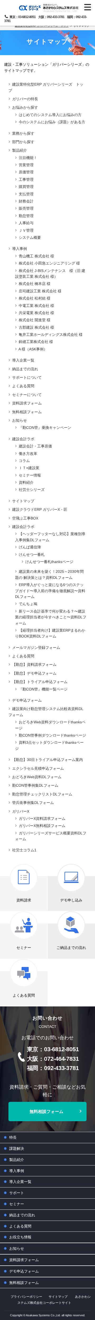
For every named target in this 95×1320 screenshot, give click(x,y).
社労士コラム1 (24, 850)
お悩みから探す (25, 107)
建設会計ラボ (23, 439)
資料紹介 (26, 482)
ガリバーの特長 (25, 99)
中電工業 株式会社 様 (36, 305)
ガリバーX (20, 811)
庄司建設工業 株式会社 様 (40, 291)
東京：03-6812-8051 (23, 17)
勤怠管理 (26, 216)
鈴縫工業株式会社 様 (36, 342)
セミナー (23, 947)
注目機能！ (28, 158)
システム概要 (30, 237)
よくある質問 (23, 386)
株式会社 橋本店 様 (34, 283)
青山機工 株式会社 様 (36, 256)
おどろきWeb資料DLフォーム (36, 777)
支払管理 (26, 194)
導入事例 (19, 249)
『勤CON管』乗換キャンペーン (45, 427)
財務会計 (26, 201)
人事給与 (26, 223)
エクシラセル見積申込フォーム (38, 768)
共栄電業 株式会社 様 (36, 313)
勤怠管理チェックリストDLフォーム (42, 794)
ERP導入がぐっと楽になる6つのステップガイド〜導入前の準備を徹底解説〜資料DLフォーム (50, 591)
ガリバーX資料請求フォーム (42, 818)
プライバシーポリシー (26, 1297)
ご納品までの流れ (71, 947)
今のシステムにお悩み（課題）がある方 (52, 122)
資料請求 (23, 900)
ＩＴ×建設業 (29, 468)
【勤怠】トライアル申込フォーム (40, 682)
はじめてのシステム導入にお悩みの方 (50, 115)
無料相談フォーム (27, 412)
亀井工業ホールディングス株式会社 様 (51, 334)
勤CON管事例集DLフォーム (35, 785)
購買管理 (26, 186)
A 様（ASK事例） (32, 349)
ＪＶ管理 (26, 230)
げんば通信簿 (30, 547)
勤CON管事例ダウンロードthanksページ (52, 735)
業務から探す (23, 133)
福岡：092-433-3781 (53, 1068)
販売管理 (26, 208)
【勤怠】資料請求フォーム (34, 664)
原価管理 (26, 172)
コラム (24, 461)
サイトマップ (23, 501)
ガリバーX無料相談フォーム (42, 826)
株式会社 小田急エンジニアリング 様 (49, 263)
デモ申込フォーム (27, 700)
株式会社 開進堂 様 (34, 320)
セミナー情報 (30, 475)
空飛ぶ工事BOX (25, 518)
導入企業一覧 (23, 360)
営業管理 (26, 165)
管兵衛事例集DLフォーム (33, 802)
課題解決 (16, 1148)
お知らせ (19, 420)
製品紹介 (19, 150)
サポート (16, 1193)
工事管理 (26, 179)
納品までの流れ (25, 369)
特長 (13, 1137)
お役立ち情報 (20, 1237)
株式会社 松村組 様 (34, 298)
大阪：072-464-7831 (53, 1058)
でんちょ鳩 (28, 604)
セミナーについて (27, 395)
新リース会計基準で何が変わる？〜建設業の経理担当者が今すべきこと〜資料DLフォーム (50, 617)
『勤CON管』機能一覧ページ (43, 689)
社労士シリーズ (32, 489)
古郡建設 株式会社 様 (36, 327)
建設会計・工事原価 (35, 446)
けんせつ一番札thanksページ (49, 562)
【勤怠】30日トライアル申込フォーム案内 (47, 760)
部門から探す (23, 142)
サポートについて (27, 377)
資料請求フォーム (27, 403)
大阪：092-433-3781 (51, 17)
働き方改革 (28, 453)
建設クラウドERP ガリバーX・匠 (39, 509)
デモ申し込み (71, 900)
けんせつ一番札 (32, 554)
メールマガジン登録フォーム (36, 647)
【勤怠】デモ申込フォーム (34, 673)
